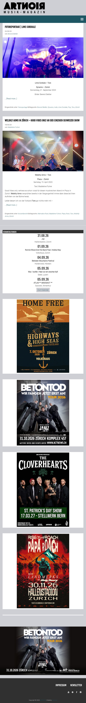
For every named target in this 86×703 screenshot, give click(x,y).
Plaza (63, 214)
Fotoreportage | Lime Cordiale (20, 27)
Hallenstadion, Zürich (43, 238)
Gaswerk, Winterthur (43, 282)
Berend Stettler (45, 94)
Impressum (61, 685)
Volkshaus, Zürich (43, 249)
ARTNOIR (43, 700)
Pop (69, 107)
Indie (55, 107)
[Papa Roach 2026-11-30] (43, 608)
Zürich (77, 107)
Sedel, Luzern (43, 271)
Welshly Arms (40, 175)
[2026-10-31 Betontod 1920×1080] (43, 674)
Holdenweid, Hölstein (43, 260)
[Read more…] (11, 99)
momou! (54, 700)
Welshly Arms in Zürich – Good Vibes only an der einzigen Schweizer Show (42, 120)
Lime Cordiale (40, 83)
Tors (49, 83)
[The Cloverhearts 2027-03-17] (43, 526)
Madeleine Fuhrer (45, 186)
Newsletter (76, 685)
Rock (67, 214)
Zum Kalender (43, 290)
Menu (82, 19)
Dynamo (50, 107)
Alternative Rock (42, 214)
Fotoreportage (22, 107)
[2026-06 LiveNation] (43, 372)
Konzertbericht (23, 214)
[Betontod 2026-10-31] (43, 445)
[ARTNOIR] (24, 14)
